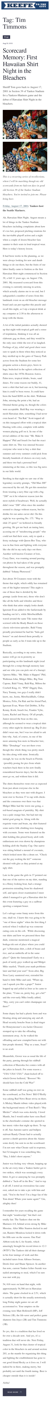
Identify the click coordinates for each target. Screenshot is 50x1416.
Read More (13, 1392)
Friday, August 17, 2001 (15, 206)
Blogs (6, 37)
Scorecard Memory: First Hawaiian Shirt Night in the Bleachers (20, 63)
